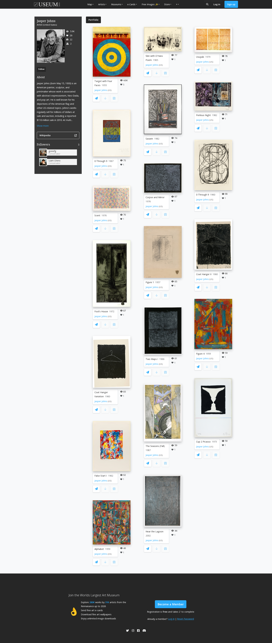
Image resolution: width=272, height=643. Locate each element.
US (109, 90)
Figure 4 (200, 353)
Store (167, 4)
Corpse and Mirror (155, 197)
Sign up (231, 4)
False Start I (100, 475)
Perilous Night (203, 115)
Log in (216, 4)
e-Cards (131, 4)
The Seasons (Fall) (155, 446)
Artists (101, 4)
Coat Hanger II (203, 274)
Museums (116, 4)
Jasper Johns (100, 90)
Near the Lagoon (154, 531)
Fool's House (101, 311)
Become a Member (171, 604)
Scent (97, 215)
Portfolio (93, 19)
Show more (43, 125)
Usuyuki (200, 56)
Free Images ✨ (150, 4)
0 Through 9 (100, 161)
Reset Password (185, 618)
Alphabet (99, 548)
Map (89, 4)
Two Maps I (152, 359)
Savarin (149, 138)
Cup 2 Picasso (203, 441)
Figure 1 (150, 282)
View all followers (58, 145)
